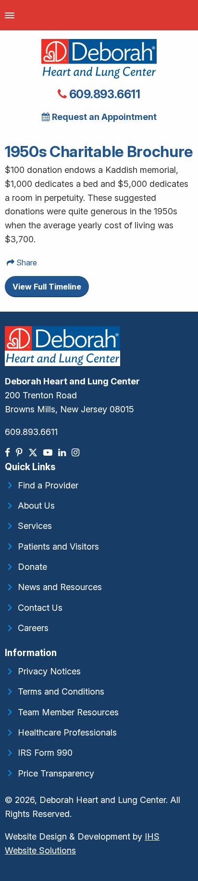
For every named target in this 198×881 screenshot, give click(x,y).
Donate (32, 567)
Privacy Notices (49, 671)
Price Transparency (56, 773)
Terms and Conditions (61, 691)
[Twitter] (33, 452)
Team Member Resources (68, 712)
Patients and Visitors (58, 546)
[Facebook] (8, 452)
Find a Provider (48, 485)
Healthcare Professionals (67, 732)
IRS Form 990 (45, 753)
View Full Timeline (46, 286)
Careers (33, 628)
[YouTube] (48, 452)
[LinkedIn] (63, 452)
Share (25, 262)
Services (35, 526)
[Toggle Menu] (9, 15)
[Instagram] (76, 452)
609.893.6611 (103, 94)
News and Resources (60, 587)
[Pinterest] (20, 452)
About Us (36, 505)
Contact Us (40, 608)
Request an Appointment (103, 117)
